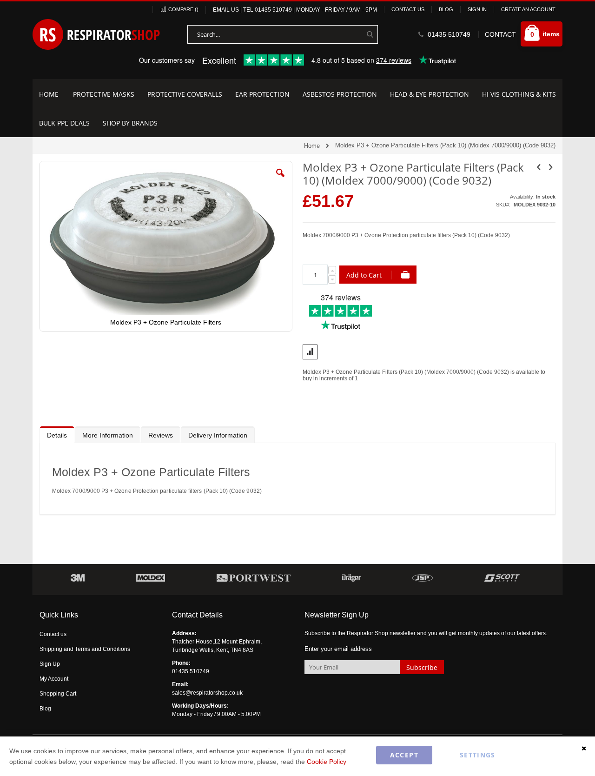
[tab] (57, 434)
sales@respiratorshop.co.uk (207, 693)
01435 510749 (273, 10)
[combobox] (282, 34)
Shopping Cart (58, 693)
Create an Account (528, 9)
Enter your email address (338, 648)
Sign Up (50, 664)
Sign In (477, 9)
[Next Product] (550, 167)
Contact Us (407, 9)
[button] (280, 180)
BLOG (446, 9)
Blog (45, 708)
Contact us (53, 634)
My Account (54, 679)
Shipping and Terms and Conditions (85, 649)
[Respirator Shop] (96, 34)
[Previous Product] (539, 167)
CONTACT (500, 34)
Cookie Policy (326, 761)
